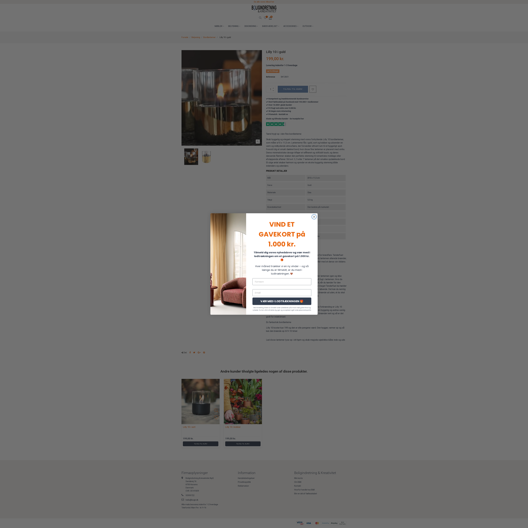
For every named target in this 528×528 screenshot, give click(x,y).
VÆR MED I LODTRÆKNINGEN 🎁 (281, 301)
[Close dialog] (314, 216)
